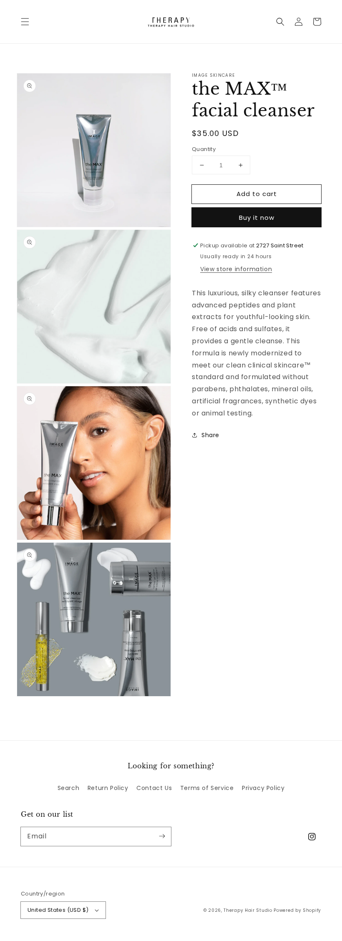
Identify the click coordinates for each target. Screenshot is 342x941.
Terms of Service (207, 788)
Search (69, 788)
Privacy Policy (263, 788)
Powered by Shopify (297, 910)
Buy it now (256, 217)
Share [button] (210, 435)
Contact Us (154, 788)
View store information (236, 269)
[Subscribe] (162, 836)
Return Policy (108, 788)
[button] (25, 22)
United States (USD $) (58, 910)
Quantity (204, 149)
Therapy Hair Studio (248, 910)
